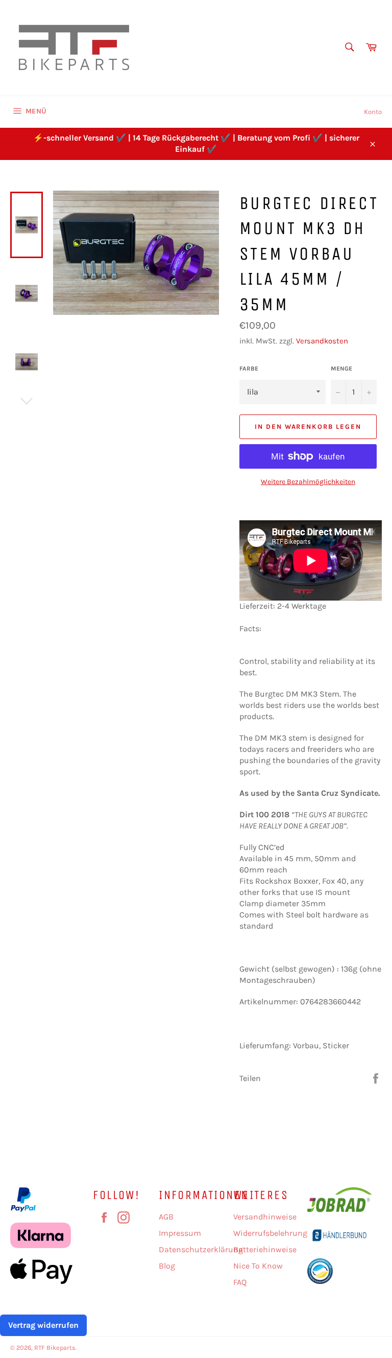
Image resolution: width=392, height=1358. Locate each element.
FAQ (240, 1282)
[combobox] (348, 47)
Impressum (180, 1233)
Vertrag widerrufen (43, 1325)
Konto (373, 112)
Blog (167, 1266)
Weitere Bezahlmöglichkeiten (308, 481)
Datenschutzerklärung (201, 1249)
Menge (341, 368)
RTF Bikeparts (55, 1347)
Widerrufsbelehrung (270, 1233)
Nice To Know (258, 1266)
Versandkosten (322, 341)
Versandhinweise (265, 1217)
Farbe (248, 368)
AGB (166, 1217)
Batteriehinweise (265, 1249)
